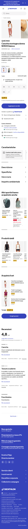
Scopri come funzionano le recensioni (10, 340)
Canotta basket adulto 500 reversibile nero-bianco (6, 256)
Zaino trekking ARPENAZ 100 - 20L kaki (6, 212)
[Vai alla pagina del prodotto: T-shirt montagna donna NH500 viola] (5, 293)
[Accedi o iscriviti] (21, 8)
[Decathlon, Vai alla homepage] (12, 8)
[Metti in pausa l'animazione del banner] (23, 3)
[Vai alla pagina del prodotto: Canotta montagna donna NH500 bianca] (5, 284)
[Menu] (3, 8)
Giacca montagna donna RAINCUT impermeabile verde (17, 213)
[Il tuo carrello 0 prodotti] (25, 8)
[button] (22, 225)
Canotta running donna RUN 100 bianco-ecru (17, 255)
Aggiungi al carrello (14, 106)
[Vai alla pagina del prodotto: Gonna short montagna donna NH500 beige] (5, 302)
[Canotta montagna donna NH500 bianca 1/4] (10, 29)
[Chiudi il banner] (25, 3)
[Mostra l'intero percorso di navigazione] (2, 18)
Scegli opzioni (14, 316)
